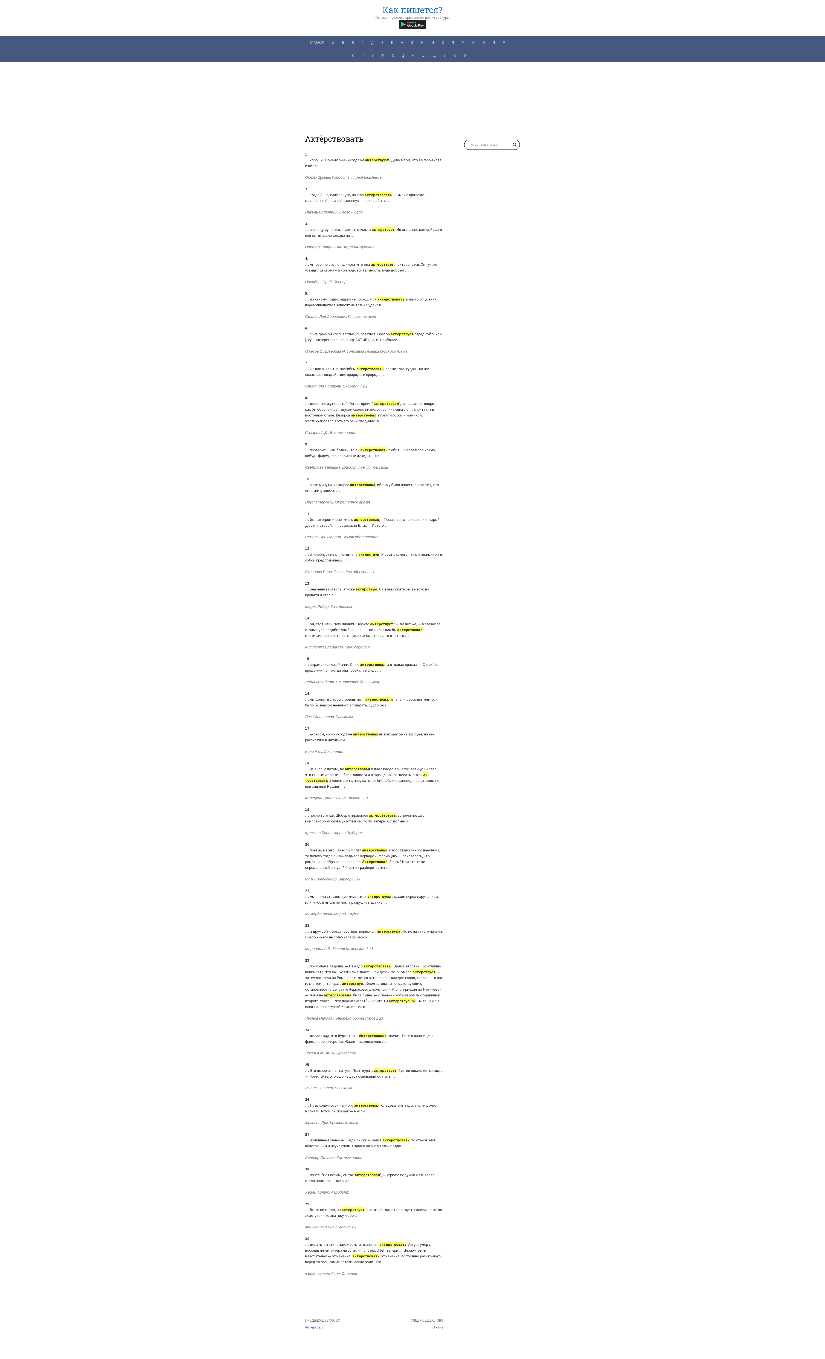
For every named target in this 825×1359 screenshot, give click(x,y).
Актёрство (314, 1327)
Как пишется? (412, 9)
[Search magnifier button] (515, 145)
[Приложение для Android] (412, 23)
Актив (438, 1327)
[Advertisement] (412, 104)
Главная (317, 42)
